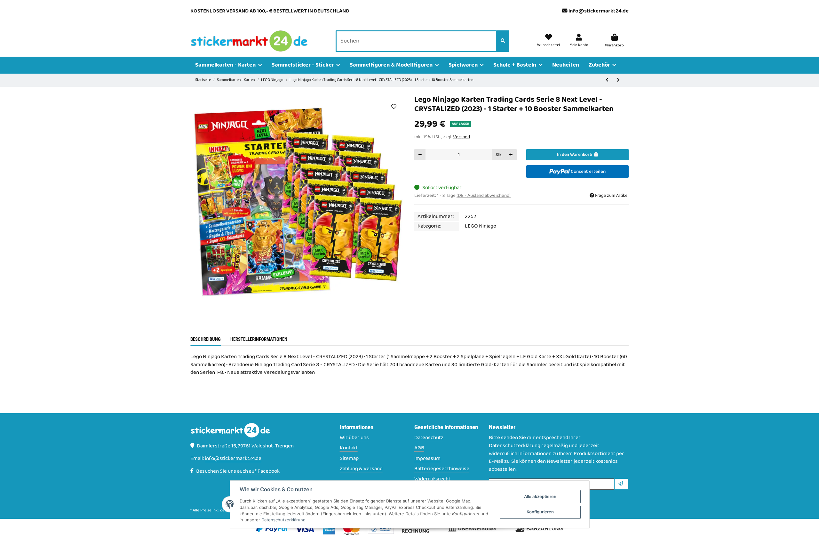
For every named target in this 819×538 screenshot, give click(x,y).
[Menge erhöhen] (511, 154)
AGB (419, 448)
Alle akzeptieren (540, 496)
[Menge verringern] (420, 154)
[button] (579, 41)
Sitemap (349, 459)
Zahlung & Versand (361, 469)
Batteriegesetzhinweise (441, 469)
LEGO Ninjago (480, 226)
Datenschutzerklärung (514, 446)
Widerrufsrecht (432, 479)
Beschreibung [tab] (205, 339)
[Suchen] (503, 41)
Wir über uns (354, 438)
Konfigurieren (540, 511)
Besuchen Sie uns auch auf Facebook (237, 471)
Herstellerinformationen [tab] (258, 339)
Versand (461, 137)
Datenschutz (428, 438)
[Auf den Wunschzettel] (394, 106)
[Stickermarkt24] (249, 41)
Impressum (427, 459)
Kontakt (349, 448)
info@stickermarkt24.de (599, 11)
